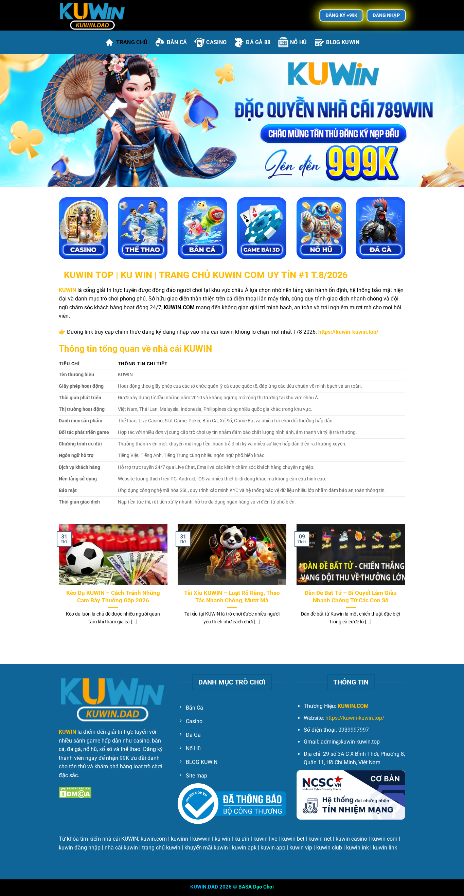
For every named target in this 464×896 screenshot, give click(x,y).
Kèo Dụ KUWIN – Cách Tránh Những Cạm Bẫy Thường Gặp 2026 (113, 597)
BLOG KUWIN (342, 42)
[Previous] (57, 583)
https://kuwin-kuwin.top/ (355, 718)
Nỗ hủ (298, 42)
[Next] (406, 583)
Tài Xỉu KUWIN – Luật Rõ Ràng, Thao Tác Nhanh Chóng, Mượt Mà (232, 597)
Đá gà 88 (258, 42)
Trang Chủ (131, 42)
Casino (216, 42)
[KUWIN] (93, 15)
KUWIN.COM (353, 706)
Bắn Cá (177, 42)
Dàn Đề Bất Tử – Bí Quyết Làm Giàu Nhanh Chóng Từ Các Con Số (351, 597)
